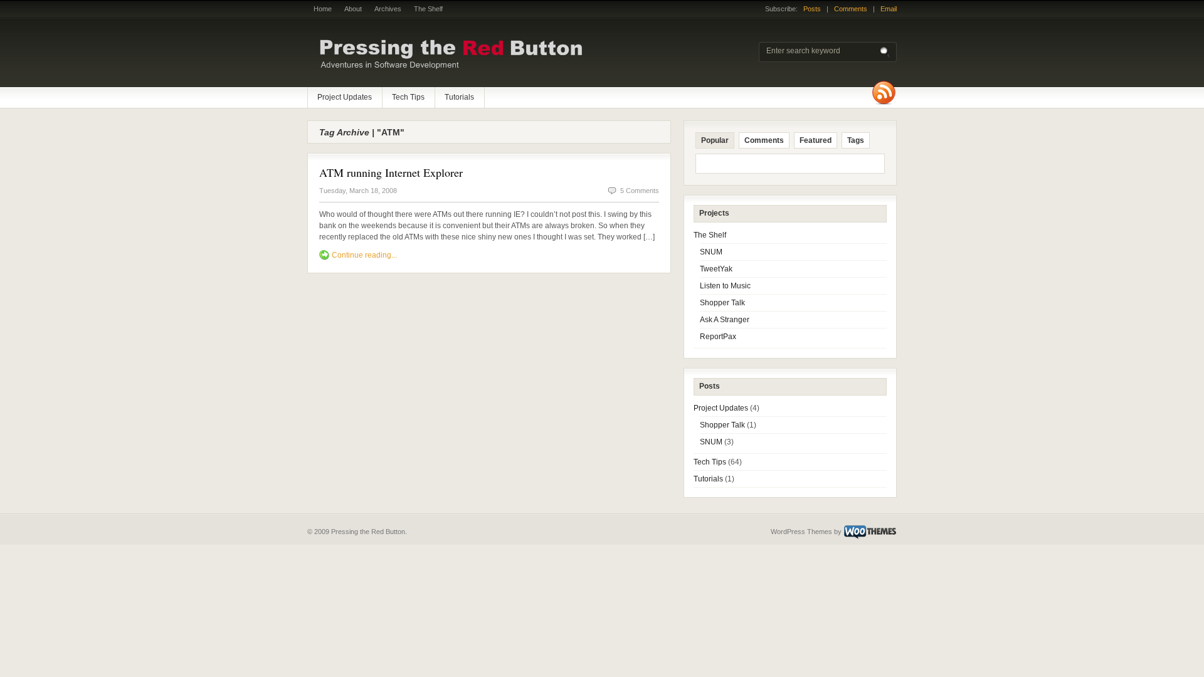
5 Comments (639, 190)
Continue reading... (364, 255)
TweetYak (716, 269)
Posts (812, 9)
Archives (387, 9)
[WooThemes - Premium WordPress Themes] (870, 531)
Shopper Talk (722, 302)
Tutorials (459, 97)
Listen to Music (725, 285)
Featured (816, 140)
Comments (850, 9)
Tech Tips (408, 97)
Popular (715, 140)
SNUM (711, 252)
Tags (855, 140)
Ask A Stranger (724, 319)
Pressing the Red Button (470, 53)
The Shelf (428, 9)
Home (323, 9)
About (353, 9)
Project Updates (344, 97)
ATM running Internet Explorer (391, 172)
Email (888, 9)
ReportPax (718, 336)
